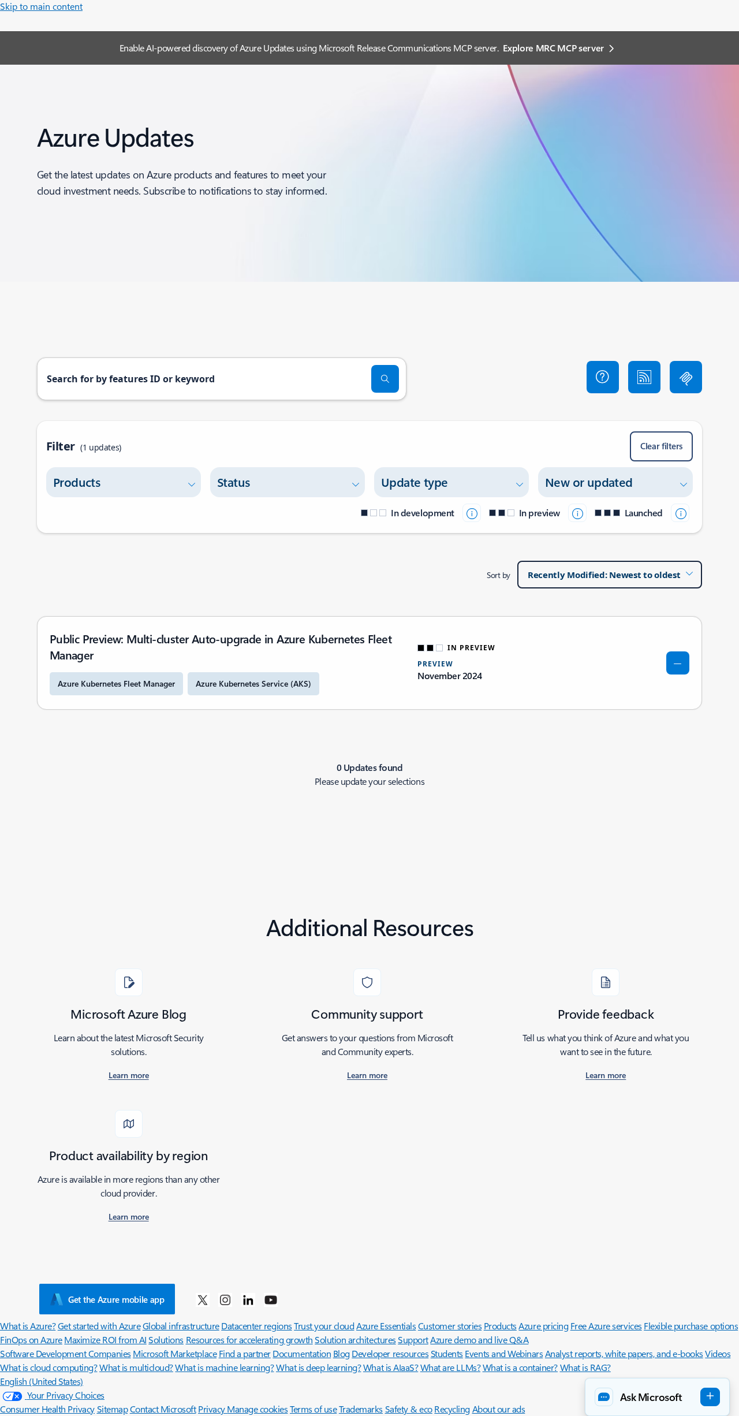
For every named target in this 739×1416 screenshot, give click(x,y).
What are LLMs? (450, 1367)
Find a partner (245, 1353)
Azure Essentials (386, 1326)
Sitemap (112, 1409)
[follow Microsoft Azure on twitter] (203, 1299)
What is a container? (520, 1367)
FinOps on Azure (31, 1339)
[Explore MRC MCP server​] (686, 377)
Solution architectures (355, 1339)
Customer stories (450, 1326)
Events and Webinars (504, 1353)
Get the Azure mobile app (116, 1299)
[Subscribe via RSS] (644, 377)
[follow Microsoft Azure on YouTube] (271, 1299)
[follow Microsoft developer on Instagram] (225, 1299)
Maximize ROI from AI (105, 1339)
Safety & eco (408, 1409)
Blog (341, 1353)
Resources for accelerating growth (249, 1339)
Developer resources (390, 1353)
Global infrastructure (181, 1326)
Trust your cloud (324, 1326)
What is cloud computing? (48, 1367)
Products (500, 1326)
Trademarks (361, 1409)
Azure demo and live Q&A (479, 1339)
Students (447, 1353)
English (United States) (41, 1381)
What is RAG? (585, 1367)
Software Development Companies (65, 1353)
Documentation (302, 1353)
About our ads (498, 1409)
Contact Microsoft (163, 1409)
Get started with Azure (99, 1326)
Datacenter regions (256, 1326)
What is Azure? (27, 1326)
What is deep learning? (318, 1367)
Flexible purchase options (691, 1326)
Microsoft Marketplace (175, 1353)
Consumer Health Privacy (47, 1409)
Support (413, 1339)
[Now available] (680, 513)
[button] (603, 377)
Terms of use (313, 1409)
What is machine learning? (224, 1367)
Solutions (166, 1339)
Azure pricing (543, 1326)
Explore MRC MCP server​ (553, 48)
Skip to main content (41, 6)
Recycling (452, 1409)
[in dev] (471, 513)
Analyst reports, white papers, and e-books (624, 1353)
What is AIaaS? (390, 1367)
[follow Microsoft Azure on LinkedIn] (248, 1299)
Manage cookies (257, 1409)
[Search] (385, 379)
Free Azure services (606, 1326)
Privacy (212, 1409)
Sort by (498, 574)
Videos (717, 1353)
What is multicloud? (136, 1367)
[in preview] (577, 513)
